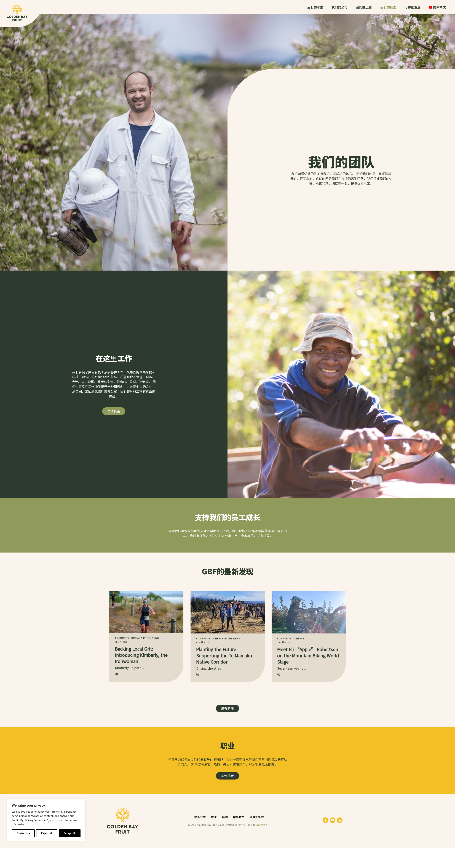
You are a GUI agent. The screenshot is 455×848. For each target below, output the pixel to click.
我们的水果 (315, 7)
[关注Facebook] (325, 820)
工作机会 (114, 411)
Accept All (70, 833)
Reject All (46, 833)
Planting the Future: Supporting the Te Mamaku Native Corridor (224, 655)
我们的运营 (364, 7)
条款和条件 (257, 817)
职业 (214, 817)
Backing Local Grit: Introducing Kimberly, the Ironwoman (141, 654)
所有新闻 (227, 708)
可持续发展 (413, 7)
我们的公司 (339, 7)
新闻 (225, 817)
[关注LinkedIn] (339, 820)
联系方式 (200, 817)
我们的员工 (388, 7)
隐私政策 (238, 817)
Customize (23, 833)
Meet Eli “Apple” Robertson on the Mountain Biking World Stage (308, 655)
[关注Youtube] (332, 820)
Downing (261, 824)
